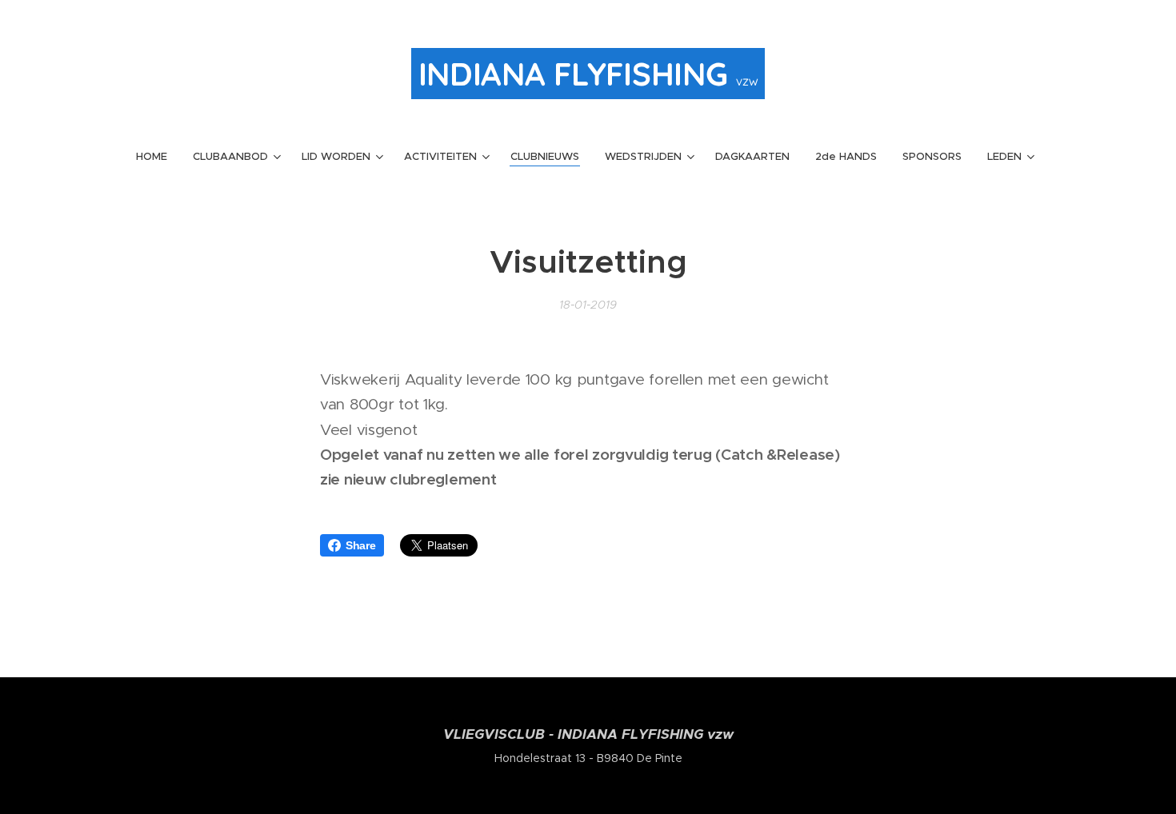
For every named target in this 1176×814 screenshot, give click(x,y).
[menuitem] (158, 157)
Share (361, 545)
